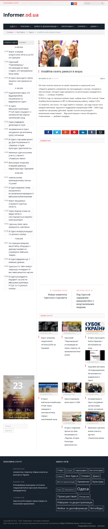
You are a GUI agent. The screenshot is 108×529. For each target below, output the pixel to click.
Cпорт (60, 470)
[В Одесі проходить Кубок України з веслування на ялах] (95, 327)
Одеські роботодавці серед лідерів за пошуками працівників (30, 502)
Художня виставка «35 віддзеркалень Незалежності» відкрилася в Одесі (96, 373)
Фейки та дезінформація (45, 26)
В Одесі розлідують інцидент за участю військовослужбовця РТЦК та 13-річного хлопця (18, 282)
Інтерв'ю (69, 470)
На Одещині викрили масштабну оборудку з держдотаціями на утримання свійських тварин (19, 249)
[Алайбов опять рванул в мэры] (72, 54)
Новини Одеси (10, 42)
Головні (22, 42)
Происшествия (66, 496)
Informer (21, 14)
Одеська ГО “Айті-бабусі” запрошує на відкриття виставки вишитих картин (21, 269)
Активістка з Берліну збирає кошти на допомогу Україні (30, 473)
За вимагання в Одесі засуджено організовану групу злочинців (20, 132)
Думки (93, 26)
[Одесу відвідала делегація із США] (71, 389)
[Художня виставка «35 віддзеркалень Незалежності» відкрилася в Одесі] (95, 356)
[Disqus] (72, 179)
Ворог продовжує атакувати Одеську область (18, 203)
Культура (98, 481)
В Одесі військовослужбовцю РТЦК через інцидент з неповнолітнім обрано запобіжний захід (20, 112)
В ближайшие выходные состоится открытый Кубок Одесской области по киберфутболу (30, 488)
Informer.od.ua (45, 78)
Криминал (84, 481)
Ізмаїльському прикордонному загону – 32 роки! (20, 180)
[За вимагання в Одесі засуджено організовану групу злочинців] (95, 389)
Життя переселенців (66, 482)
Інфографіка (67, 26)
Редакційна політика (87, 526)
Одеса (12, 26)
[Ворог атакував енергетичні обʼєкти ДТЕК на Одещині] (48, 327)
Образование (69, 490)
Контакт (101, 526)
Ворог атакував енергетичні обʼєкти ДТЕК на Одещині (21, 54)
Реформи (25, 26)
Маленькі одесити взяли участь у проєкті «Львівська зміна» (20, 155)
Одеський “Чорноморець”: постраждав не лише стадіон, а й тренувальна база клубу (20, 68)
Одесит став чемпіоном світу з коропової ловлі (37, 3)
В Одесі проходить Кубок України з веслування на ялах (21, 81)
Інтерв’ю (81, 26)
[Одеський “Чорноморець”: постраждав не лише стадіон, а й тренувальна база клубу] (71, 327)
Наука (59, 490)
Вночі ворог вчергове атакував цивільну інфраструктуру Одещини (21, 165)
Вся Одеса (72, 476)
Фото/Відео (96, 508)
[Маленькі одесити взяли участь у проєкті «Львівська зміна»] (95, 417)
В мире (60, 476)
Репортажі (84, 496)
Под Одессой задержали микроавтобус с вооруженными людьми (85, 300)
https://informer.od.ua (69, 523)
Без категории (96, 470)
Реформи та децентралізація (74, 502)
